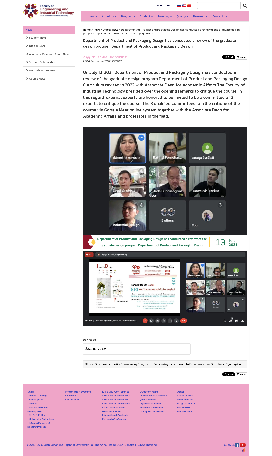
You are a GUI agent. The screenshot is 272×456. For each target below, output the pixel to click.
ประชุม (148, 364)
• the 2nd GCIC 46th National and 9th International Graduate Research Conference (115, 413)
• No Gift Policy (36, 415)
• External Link (185, 399)
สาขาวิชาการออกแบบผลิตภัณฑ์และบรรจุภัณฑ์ (116, 364)
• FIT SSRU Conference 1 (116, 403)
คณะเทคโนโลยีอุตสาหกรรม (189, 364)
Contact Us (219, 16)
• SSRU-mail (72, 399)
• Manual (32, 403)
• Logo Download (186, 403)
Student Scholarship (41, 62)
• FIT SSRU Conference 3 (116, 395)
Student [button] (145, 16)
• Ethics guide (35, 399)
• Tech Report (185, 395)
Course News (36, 79)
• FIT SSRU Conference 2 (116, 399)
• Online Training (37, 395)
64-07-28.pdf (97, 349)
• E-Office (70, 395)
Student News (37, 38)
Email (242, 57)
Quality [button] (181, 16)
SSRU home (163, 5)
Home (93, 16)
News (29, 30)
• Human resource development (37, 409)
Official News (36, 46)
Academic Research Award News (48, 54)
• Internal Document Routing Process (38, 425)
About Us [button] (108, 16)
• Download (183, 407)
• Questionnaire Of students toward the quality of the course (152, 407)
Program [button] (127, 16)
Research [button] (199, 16)
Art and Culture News (42, 70)
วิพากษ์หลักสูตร (163, 364)
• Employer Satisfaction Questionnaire (153, 397)
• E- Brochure (184, 411)
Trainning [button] (164, 16)
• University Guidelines (40, 419)
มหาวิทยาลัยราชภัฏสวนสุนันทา (224, 364)
